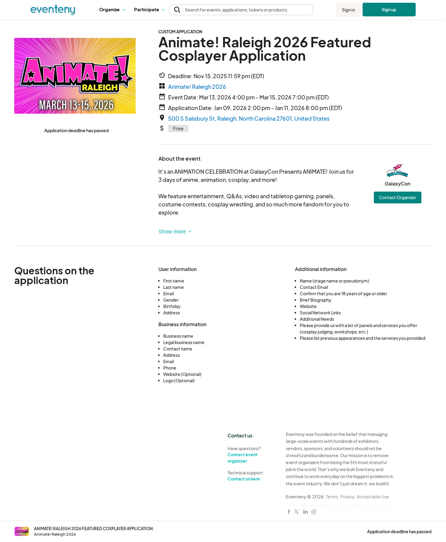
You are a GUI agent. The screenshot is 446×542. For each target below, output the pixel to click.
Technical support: (246, 476)
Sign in (348, 9)
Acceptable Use (373, 496)
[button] (112, 9)
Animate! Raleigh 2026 (197, 86)
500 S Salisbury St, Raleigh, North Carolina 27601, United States (248, 118)
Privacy (347, 496)
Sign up (389, 9)
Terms (332, 496)
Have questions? (244, 454)
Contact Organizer (397, 197)
